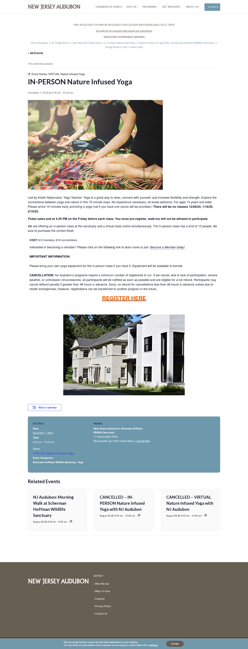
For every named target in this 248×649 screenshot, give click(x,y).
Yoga (80, 462)
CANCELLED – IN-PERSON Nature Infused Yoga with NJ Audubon (122, 503)
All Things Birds (59, 42)
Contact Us (101, 613)
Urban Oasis (136, 46)
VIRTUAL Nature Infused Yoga (53, 453)
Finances (100, 598)
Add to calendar (47, 407)
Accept (175, 643)
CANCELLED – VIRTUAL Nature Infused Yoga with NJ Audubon (189, 503)
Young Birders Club (116, 46)
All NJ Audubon (39, 42)
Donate (213, 7)
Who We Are (102, 583)
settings (153, 645)
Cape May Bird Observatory (87, 42)
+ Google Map (142, 441)
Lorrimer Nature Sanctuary (121, 42)
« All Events (35, 53)
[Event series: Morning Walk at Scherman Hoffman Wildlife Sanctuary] (71, 521)
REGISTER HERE (124, 298)
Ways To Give (102, 591)
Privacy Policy (103, 606)
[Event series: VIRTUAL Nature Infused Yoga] (139, 515)
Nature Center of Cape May (154, 42)
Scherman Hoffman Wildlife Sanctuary (193, 42)
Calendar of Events (109, 6)
